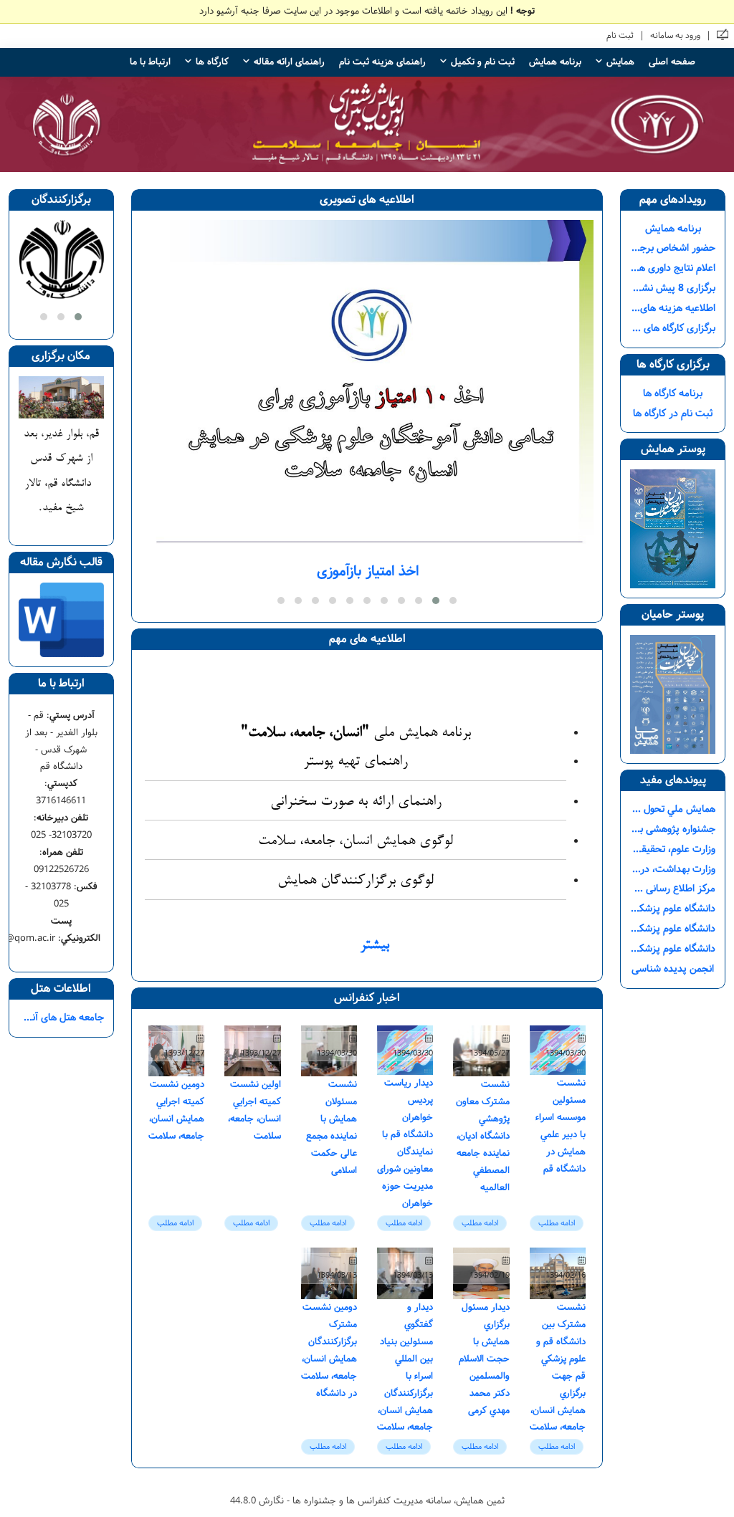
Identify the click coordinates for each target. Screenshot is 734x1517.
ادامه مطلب (556, 1223)
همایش (620, 61)
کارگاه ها (212, 61)
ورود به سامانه (675, 35)
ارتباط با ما (150, 61)
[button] (453, 600)
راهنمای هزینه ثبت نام (382, 61)
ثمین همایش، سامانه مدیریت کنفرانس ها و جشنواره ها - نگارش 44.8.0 (367, 1500)
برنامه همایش (555, 61)
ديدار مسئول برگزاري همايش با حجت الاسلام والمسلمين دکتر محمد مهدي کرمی (484, 1358)
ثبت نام (620, 35)
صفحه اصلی (672, 61)
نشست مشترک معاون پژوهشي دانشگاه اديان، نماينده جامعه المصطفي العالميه (483, 1136)
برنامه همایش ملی (356, 733)
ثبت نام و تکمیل (483, 61)
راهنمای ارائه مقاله (289, 61)
